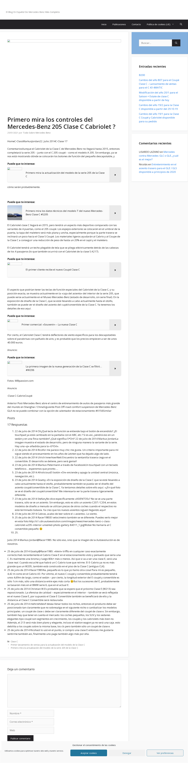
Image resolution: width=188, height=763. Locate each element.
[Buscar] (176, 43)
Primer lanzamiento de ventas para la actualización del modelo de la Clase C (48, 644)
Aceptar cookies (89, 753)
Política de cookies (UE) (158, 24)
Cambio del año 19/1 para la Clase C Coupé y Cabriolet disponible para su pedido (159, 117)
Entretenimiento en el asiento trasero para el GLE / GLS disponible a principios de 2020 (158, 168)
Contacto (136, 24)
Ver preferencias (165, 753)
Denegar (126, 753)
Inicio (103, 24)
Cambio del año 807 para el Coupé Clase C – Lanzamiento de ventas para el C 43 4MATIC (159, 83)
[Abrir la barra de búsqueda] (181, 24)
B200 (142, 75)
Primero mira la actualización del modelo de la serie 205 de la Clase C (44, 647)
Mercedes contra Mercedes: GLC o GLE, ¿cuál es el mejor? (158, 155)
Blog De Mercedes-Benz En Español (37, 8)
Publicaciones (119, 24)
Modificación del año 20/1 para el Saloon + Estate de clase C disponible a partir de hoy (158, 96)
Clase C (14, 641)
